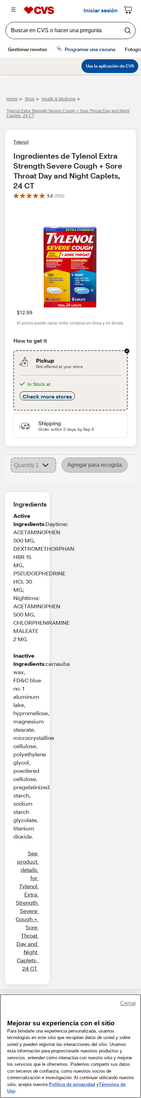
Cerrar (128, 1003)
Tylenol (20, 141)
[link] (26, 911)
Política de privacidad (72, 1084)
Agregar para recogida (94, 465)
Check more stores (47, 396)
